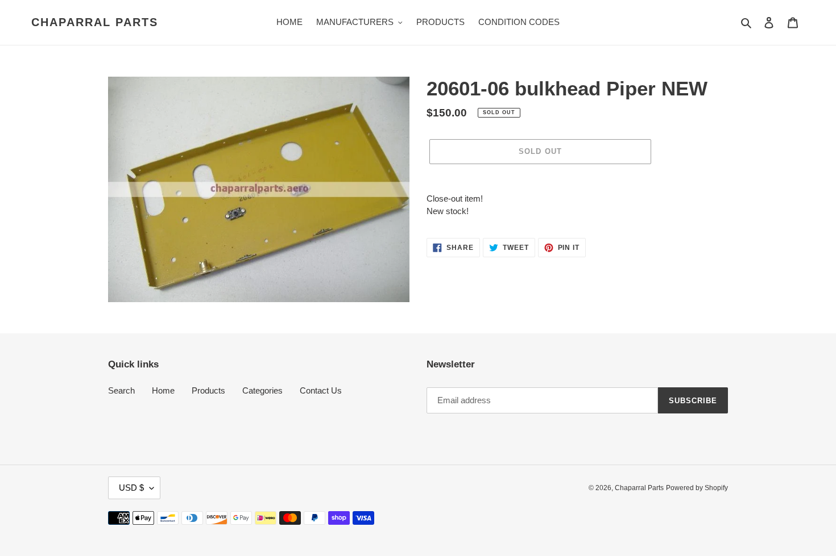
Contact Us (321, 390)
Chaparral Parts (94, 22)
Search (121, 390)
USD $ (131, 487)
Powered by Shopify (697, 488)
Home (163, 390)
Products (208, 390)
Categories (262, 390)
